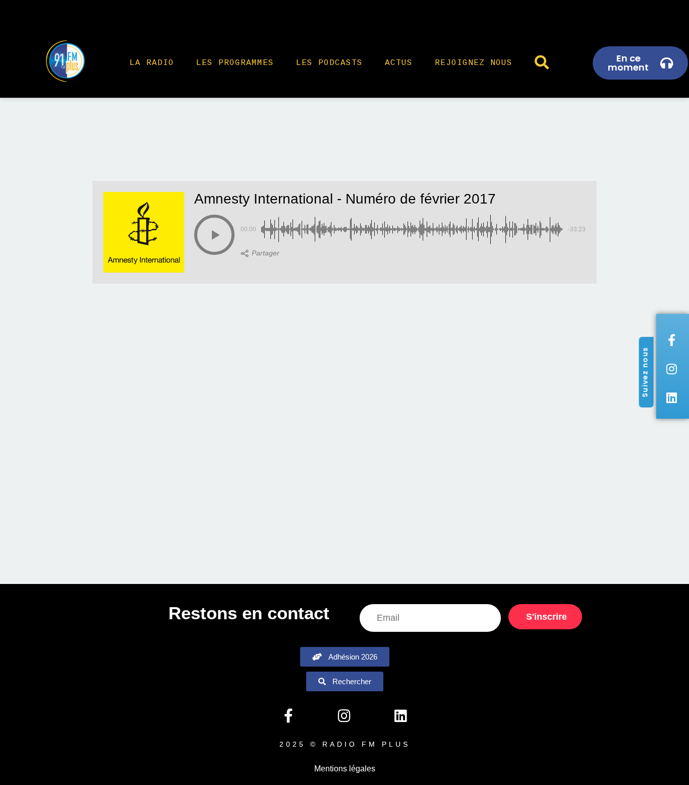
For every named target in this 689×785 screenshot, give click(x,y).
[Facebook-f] (288, 716)
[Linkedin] (400, 716)
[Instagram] (344, 716)
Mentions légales (344, 768)
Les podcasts (329, 63)
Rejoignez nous (473, 63)
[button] (214, 235)
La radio (152, 63)
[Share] (260, 253)
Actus (399, 63)
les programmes (235, 63)
